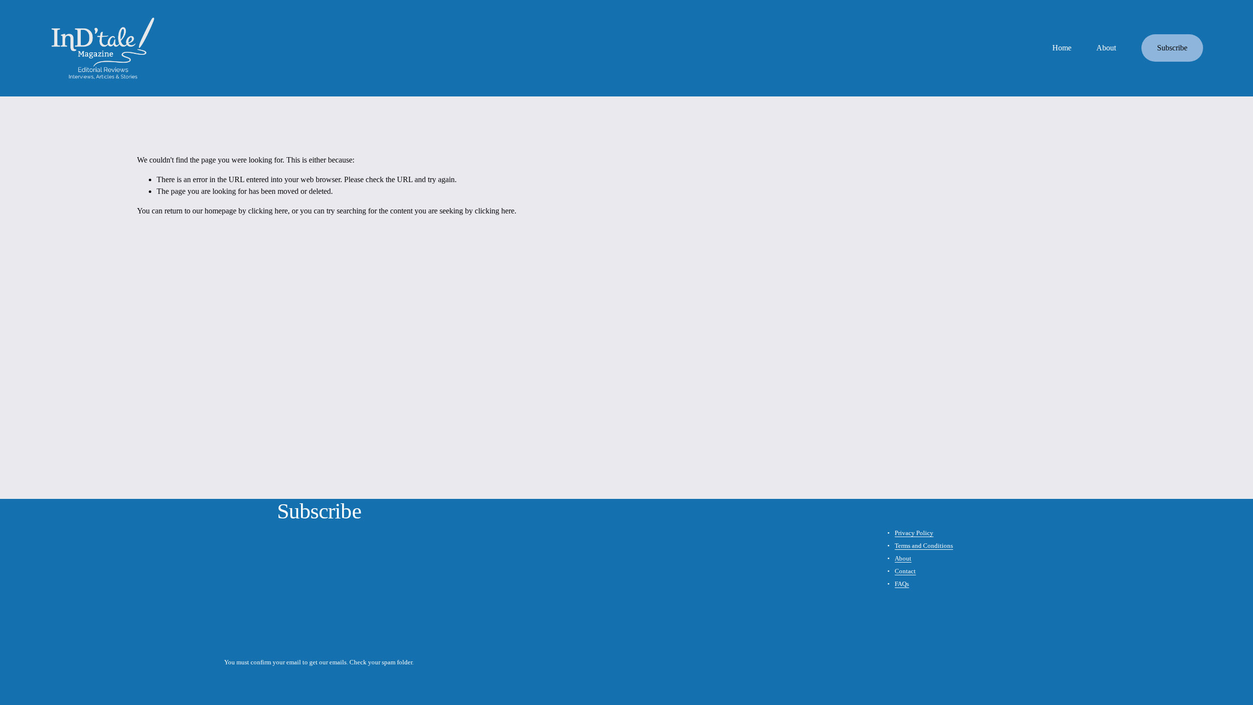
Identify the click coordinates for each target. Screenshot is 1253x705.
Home (1061, 48)
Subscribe (1172, 48)
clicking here (268, 211)
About (1106, 48)
